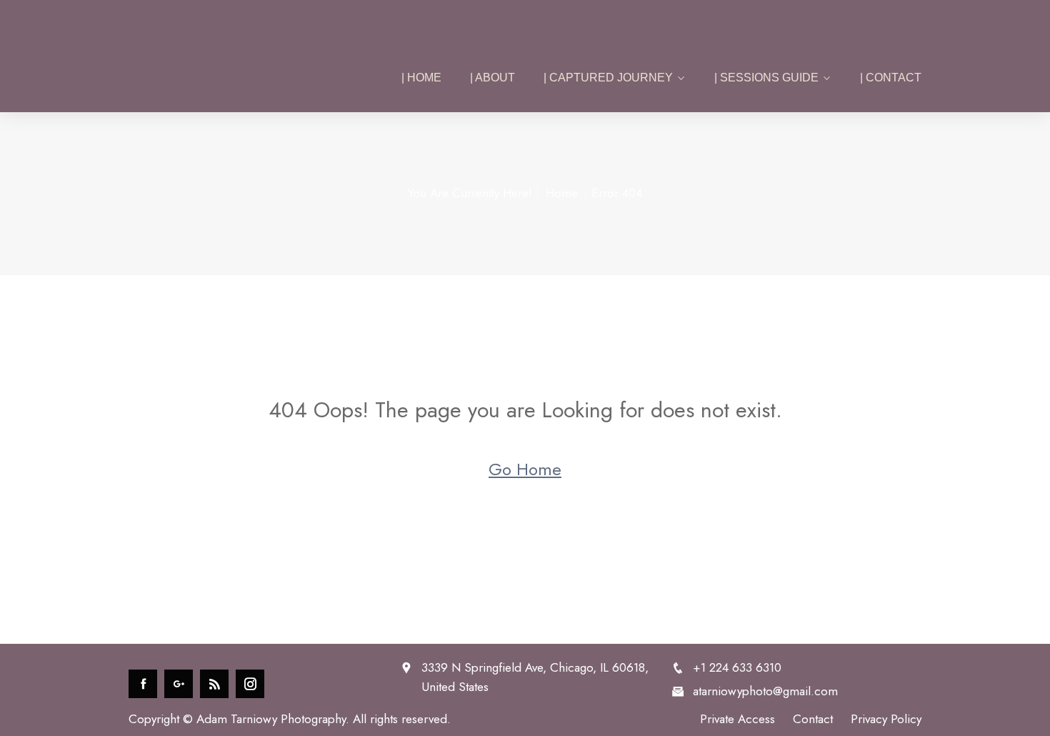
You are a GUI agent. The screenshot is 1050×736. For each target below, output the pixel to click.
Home (562, 193)
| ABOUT (492, 77)
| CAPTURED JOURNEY (608, 77)
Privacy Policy (886, 718)
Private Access (737, 718)
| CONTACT (890, 77)
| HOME (421, 77)
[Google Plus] (178, 684)
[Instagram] (250, 684)
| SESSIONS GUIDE (766, 77)
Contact (813, 718)
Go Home (525, 469)
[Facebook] (143, 684)
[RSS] (214, 684)
